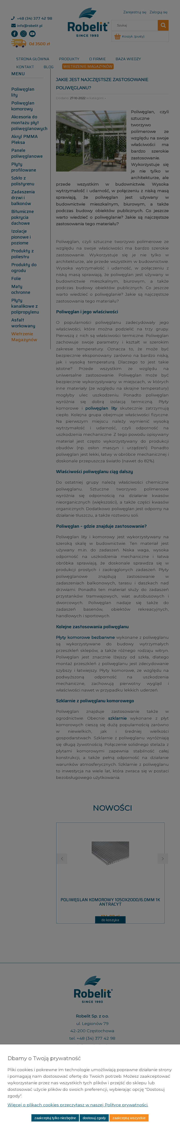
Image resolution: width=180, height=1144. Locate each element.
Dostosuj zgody (94, 1118)
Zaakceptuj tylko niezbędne (55, 1118)
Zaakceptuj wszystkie (129, 1118)
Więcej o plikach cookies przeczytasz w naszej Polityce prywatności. (78, 1104)
